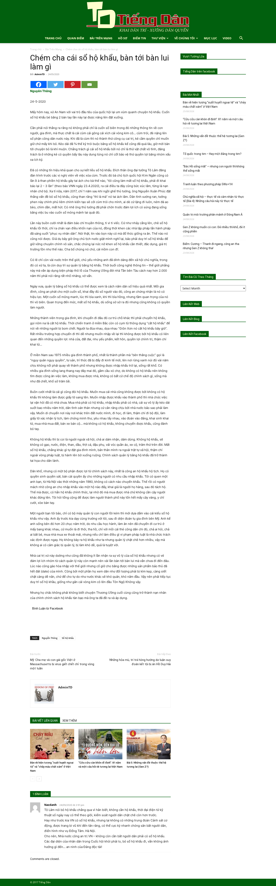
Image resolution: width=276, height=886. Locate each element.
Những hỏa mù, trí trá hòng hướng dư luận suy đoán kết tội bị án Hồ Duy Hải (140, 662)
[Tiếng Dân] (138, 16)
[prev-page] (32, 778)
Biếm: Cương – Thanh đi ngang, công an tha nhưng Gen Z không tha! (211, 246)
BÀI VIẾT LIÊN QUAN (45, 720)
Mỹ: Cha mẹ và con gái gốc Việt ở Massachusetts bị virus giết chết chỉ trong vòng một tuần (62, 664)
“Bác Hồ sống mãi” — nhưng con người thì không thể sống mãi (213, 168)
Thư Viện (158, 38)
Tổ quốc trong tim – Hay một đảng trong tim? (212, 153)
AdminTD (40, 74)
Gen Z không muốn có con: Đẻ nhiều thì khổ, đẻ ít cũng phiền (214, 229)
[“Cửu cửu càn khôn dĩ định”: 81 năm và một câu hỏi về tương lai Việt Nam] (100, 744)
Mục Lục (210, 38)
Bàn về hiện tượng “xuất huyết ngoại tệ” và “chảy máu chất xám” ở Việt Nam (51, 766)
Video (227, 38)
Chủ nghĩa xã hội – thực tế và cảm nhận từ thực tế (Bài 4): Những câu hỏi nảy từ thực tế (213, 199)
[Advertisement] (100, 622)
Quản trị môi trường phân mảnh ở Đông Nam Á (212, 214)
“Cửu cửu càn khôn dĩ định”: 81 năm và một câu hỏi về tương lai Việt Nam (213, 121)
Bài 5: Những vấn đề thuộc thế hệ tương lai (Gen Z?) (213, 138)
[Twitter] (55, 84)
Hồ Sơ (122, 38)
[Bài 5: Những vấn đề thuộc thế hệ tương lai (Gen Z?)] (149, 744)
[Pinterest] (72, 84)
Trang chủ (35, 49)
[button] (241, 38)
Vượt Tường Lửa (193, 56)
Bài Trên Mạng (101, 38)
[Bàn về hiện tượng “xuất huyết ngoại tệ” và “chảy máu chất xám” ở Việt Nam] (52, 744)
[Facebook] (39, 84)
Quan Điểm (75, 38)
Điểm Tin (139, 38)
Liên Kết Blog (191, 319)
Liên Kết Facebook (194, 334)
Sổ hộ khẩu (68, 637)
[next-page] (39, 778)
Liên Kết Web (191, 304)
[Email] (89, 84)
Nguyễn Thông (49, 637)
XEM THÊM (69, 720)
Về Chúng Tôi (184, 38)
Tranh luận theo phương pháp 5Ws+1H (208, 184)
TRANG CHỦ (53, 38)
